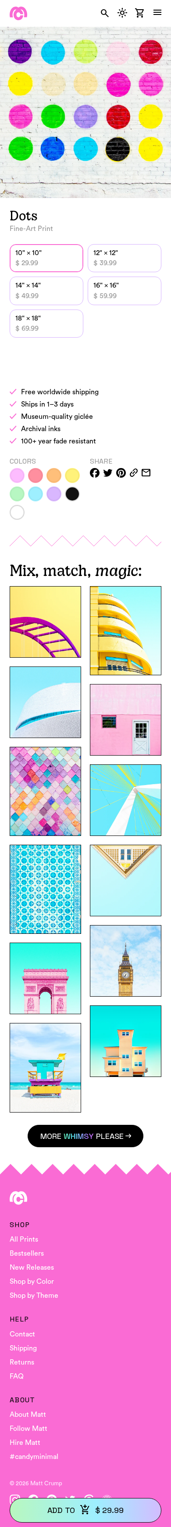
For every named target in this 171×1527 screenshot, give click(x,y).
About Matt (28, 1414)
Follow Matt (28, 1428)
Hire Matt (25, 1442)
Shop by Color (32, 1281)
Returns (22, 1362)
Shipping (23, 1348)
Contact (22, 1334)
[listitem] (17, 475)
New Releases (32, 1267)
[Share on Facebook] (95, 473)
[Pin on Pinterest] (121, 473)
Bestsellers (27, 1253)
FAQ (17, 1376)
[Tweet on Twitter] (108, 473)
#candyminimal (34, 1456)
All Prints (24, 1239)
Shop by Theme (34, 1295)
